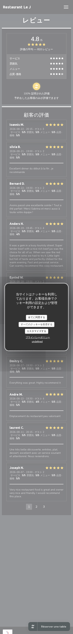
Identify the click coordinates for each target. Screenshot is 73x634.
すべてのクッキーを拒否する (36, 324)
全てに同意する (36, 317)
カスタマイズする (36, 331)
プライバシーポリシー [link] (38, 337)
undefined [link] (37, 341)
